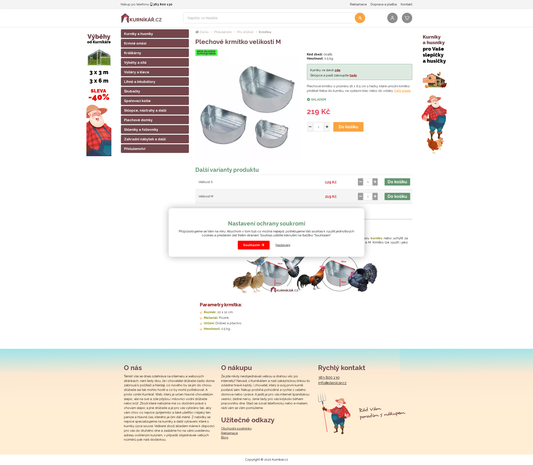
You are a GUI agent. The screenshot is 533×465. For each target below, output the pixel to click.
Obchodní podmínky (236, 428)
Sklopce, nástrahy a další (145, 110)
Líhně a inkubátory (139, 82)
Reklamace (358, 4)
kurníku (376, 238)
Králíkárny (132, 53)
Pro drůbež (245, 32)
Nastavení (283, 245)
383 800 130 (329, 377)
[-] (310, 127)
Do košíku (348, 126)
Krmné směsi (135, 43)
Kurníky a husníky (138, 34)
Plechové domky (138, 120)
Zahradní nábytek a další (145, 139)
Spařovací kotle (137, 101)
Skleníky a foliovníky (141, 130)
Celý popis (402, 91)
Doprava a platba (384, 4)
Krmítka (265, 32)
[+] (327, 127)
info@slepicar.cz (332, 383)
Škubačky (132, 91)
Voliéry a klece (136, 72)
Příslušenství (134, 149)
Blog (224, 437)
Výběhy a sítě (135, 63)
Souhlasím (251, 245)
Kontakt (406, 4)
